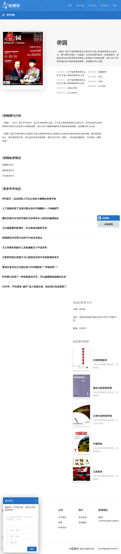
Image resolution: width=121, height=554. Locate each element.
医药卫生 (72, 21)
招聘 (115, 5)
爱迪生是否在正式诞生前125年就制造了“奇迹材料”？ (30, 267)
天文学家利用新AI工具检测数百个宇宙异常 (24, 247)
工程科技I (25, 21)
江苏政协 (97, 471)
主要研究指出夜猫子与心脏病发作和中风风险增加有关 (30, 257)
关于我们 (92, 5)
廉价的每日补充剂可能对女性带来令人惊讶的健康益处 (30, 218)
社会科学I (10, 29)
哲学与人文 (103, 21)
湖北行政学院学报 (102, 388)
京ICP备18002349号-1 (108, 549)
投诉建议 (83, 522)
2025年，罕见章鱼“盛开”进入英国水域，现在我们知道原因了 (34, 286)
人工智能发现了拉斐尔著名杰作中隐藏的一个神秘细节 (30, 208)
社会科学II (26, 29)
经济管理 (41, 29)
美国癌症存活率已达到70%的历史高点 (22, 238)
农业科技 (57, 21)
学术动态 (104, 5)
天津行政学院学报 (102, 416)
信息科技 (87, 21)
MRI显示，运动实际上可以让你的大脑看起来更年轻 (29, 198)
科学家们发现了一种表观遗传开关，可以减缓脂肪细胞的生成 (34, 277)
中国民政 (97, 443)
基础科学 (10, 21)
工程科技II (41, 21)
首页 (70, 5)
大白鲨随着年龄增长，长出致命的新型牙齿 (24, 228)
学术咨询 (83, 517)
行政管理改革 (100, 360)
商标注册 (80, 5)
